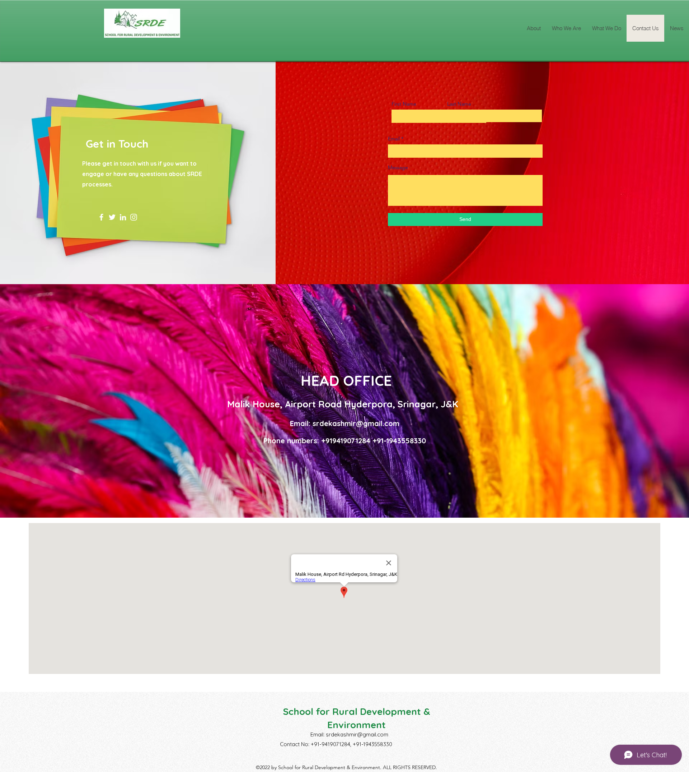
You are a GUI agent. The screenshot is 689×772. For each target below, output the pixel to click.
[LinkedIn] (122, 217)
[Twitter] (112, 217)
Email (394, 138)
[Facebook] (101, 217)
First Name (404, 103)
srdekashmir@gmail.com (356, 423)
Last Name (459, 103)
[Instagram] (133, 217)
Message (398, 167)
